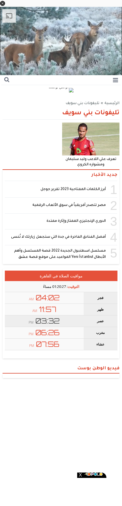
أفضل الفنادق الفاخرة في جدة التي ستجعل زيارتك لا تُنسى (58, 237)
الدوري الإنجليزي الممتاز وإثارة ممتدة (76, 221)
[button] (2, 3)
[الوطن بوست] (61, 90)
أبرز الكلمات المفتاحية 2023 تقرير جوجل (73, 189)
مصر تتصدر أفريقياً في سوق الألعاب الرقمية (69, 205)
